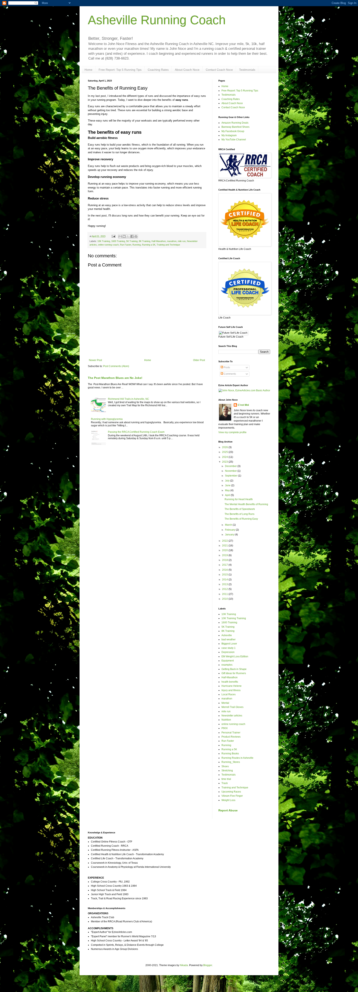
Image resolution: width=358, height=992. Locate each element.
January (230, 534)
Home (88, 69)
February (230, 529)
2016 (225, 569)
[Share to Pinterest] (136, 236)
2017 (225, 564)
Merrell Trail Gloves (232, 707)
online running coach (108, 244)
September (231, 475)
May (227, 490)
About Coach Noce (187, 69)
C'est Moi (243, 405)
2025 (225, 452)
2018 (225, 560)
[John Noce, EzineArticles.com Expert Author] (244, 390)
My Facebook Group (232, 131)
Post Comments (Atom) (116, 366)
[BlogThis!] (124, 236)
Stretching (227, 770)
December (231, 466)
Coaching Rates (158, 69)
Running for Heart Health (239, 499)
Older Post (199, 360)
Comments (229, 373)
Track (224, 783)
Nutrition (226, 719)
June (228, 485)
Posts (226, 367)
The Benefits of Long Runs (239, 514)
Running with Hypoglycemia (107, 419)
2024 (225, 457)
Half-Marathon (158, 241)
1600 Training (118, 241)
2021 (225, 545)
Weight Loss (228, 800)
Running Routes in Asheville (237, 757)
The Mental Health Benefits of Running (246, 504)
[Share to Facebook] (132, 236)
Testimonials (247, 69)
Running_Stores (230, 762)
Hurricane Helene (231, 685)
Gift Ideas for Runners (233, 673)
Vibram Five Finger (232, 795)
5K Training (132, 241)
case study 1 (228, 648)
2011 (225, 594)
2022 (225, 540)
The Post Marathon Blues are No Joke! (115, 377)
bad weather (228, 639)
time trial (226, 779)
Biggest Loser (229, 643)
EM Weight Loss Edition (234, 656)
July (227, 480)
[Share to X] (128, 236)
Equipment (227, 660)
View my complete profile (232, 432)
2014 (225, 579)
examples (226, 664)
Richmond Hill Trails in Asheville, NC (128, 399)
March (229, 524)
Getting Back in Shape (234, 669)
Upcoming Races (231, 791)
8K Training (144, 241)
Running (136, 244)
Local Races (228, 694)
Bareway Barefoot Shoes (235, 126)
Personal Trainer (230, 732)
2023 (225, 461)
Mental (225, 702)
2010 (225, 598)
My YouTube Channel (233, 139)
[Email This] (120, 236)
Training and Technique (168, 244)
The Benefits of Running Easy (241, 518)
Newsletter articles (231, 715)
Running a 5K (148, 244)
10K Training (103, 241)
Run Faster (125, 244)
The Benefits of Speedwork (240, 509)
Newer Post (95, 360)
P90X (224, 728)
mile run (182, 241)
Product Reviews (231, 736)
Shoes (225, 766)
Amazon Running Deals (234, 122)
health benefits (229, 681)
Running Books (230, 753)
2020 (225, 550)
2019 (225, 555)
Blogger (207, 965)
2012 (225, 589)
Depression (228, 652)
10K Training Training (233, 618)
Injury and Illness (231, 690)
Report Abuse (228, 810)
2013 (225, 584)
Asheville (226, 635)
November (231, 470)
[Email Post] (113, 236)
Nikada (184, 965)
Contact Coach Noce (219, 69)
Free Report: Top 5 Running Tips (120, 69)
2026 (225, 447)
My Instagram (229, 135)
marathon (172, 241)
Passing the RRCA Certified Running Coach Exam (136, 431)
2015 (225, 574)
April (228, 495)
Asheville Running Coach (157, 20)
